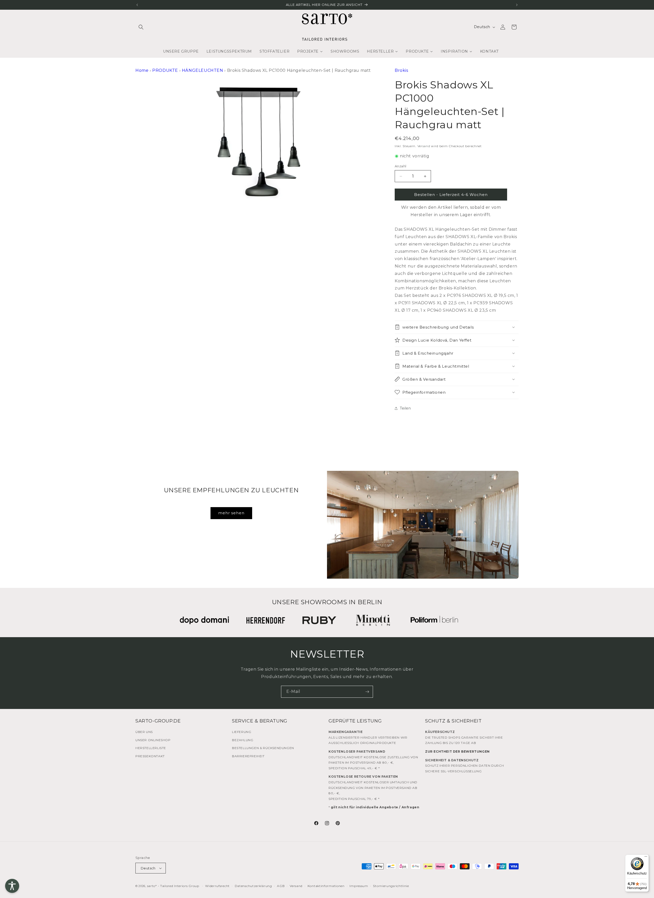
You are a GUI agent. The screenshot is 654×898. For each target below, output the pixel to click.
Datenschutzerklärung (253, 886)
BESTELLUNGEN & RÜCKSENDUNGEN (263, 748)
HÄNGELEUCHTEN (202, 70)
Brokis (401, 70)
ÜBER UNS (144, 732)
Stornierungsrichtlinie (391, 886)
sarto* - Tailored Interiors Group (173, 886)
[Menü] (646, 858)
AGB (281, 886)
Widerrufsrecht (217, 886)
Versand (423, 146)
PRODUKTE (165, 70)
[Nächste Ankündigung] (516, 5)
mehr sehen (231, 512)
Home (141, 70)
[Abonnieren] (367, 692)
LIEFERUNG (241, 732)
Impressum (358, 886)
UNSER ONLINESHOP (153, 740)
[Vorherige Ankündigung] (137, 5)
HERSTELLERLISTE (150, 748)
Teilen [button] (405, 408)
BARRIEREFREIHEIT (248, 756)
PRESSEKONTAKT (150, 756)
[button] (141, 27)
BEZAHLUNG (242, 740)
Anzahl (400, 166)
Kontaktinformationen (326, 886)
